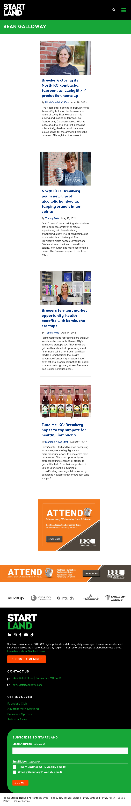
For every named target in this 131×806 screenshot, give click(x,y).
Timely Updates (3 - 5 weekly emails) (42, 766)
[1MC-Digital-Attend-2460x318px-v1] (65, 573)
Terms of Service (21, 801)
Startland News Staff (56, 441)
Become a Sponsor (19, 714)
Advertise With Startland (23, 709)
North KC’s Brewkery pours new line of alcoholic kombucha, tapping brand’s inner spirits (61, 201)
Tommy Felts (52, 218)
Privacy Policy (108, 798)
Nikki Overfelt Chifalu (57, 102)
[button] (114, 10)
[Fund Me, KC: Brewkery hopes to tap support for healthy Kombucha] (65, 402)
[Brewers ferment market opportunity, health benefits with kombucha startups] (65, 288)
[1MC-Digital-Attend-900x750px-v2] (69, 501)
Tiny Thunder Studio (69, 798)
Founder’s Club (17, 703)
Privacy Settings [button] (90, 798)
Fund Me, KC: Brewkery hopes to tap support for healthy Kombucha (64, 430)
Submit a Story (17, 719)
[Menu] (124, 10)
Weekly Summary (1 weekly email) (40, 772)
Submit (20, 783)
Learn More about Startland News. (26, 651)
